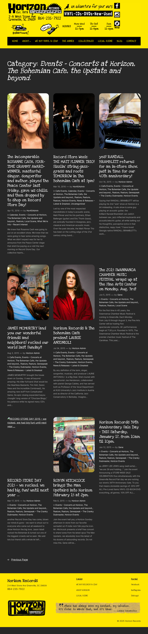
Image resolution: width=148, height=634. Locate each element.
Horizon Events (69, 200)
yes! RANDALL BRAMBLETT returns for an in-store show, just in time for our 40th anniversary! (118, 166)
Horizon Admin (125, 182)
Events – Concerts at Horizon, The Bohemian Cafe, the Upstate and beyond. (27, 218)
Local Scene (30, 221)
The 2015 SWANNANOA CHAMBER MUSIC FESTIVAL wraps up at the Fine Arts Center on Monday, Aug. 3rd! (118, 280)
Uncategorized (78, 204)
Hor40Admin (32, 210)
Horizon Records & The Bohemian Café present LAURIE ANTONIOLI (74, 335)
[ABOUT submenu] (30, 41)
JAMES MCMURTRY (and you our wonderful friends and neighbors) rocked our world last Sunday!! (27, 338)
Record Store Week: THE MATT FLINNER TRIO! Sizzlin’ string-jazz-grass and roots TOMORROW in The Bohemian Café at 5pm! (74, 169)
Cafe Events (61, 191)
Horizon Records (22, 580)
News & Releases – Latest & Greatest (24, 370)
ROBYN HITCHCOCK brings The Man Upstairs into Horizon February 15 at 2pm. (72, 487)
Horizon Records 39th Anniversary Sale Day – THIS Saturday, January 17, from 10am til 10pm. (119, 432)
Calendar (14, 215)
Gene (120, 294)
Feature (19, 221)
